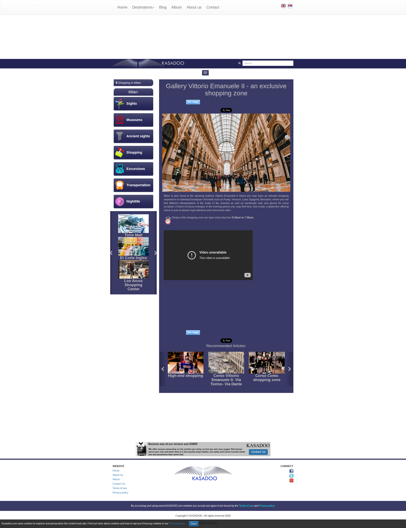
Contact (212, 7)
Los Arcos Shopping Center (133, 285)
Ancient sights (138, 136)
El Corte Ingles (133, 258)
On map (193, 101)
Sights (131, 103)
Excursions (135, 169)
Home (122, 7)
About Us (118, 475)
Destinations (142, 7)
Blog (163, 7)
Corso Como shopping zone (266, 377)
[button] (163, 369)
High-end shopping (185, 375)
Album (176, 7)
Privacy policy (120, 492)
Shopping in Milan (129, 82)
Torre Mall (133, 235)
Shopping (134, 152)
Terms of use (120, 488)
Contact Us (119, 483)
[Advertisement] (203, 37)
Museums (134, 120)
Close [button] (193, 523)
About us (194, 7)
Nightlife (133, 201)
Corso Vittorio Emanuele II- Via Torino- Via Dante (226, 379)
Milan (132, 92)
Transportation (138, 185)
